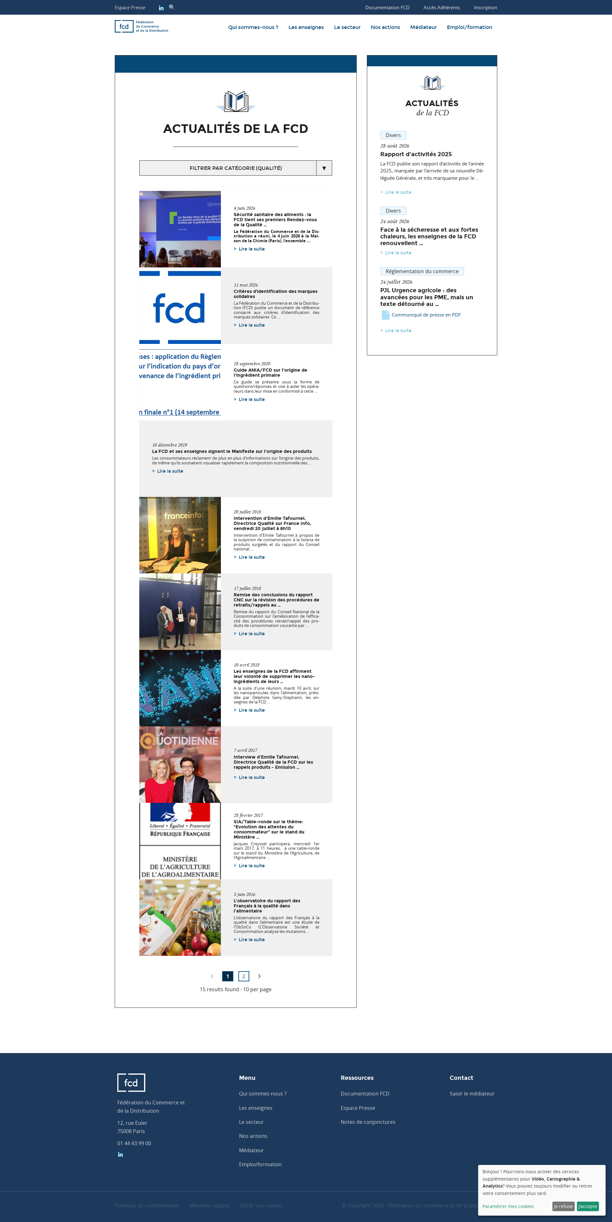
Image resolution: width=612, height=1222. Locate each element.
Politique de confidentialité (147, 1205)
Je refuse (563, 1206)
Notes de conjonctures (368, 1121)
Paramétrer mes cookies (508, 1206)
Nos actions (385, 27)
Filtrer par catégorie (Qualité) (236, 168)
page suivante (259, 976)
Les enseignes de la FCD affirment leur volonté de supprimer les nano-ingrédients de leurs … (274, 676)
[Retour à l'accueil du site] (141, 27)
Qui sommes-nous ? (253, 27)
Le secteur (347, 27)
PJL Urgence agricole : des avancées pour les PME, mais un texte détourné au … (426, 297)
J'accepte (588, 1206)
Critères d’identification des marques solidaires (275, 294)
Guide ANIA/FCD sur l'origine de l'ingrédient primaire (270, 372)
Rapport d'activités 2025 (416, 154)
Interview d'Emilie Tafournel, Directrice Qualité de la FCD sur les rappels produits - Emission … (273, 762)
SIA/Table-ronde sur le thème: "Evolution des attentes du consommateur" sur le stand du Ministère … (269, 829)
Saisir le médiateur (472, 1093)
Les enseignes (306, 27)
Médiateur (423, 27)
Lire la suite (252, 249)
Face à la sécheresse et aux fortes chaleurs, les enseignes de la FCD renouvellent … (429, 236)
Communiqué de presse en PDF (425, 315)
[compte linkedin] (161, 8)
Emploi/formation (469, 27)
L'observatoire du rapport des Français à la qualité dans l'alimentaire (267, 905)
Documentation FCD (365, 1093)
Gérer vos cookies (261, 1205)
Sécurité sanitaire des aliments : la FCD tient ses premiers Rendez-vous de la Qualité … (275, 219)
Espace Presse (130, 7)
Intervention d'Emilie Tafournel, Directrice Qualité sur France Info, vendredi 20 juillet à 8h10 (272, 523)
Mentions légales (209, 1205)
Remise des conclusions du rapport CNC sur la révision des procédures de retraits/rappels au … (276, 599)
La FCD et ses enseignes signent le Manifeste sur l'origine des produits (232, 451)
